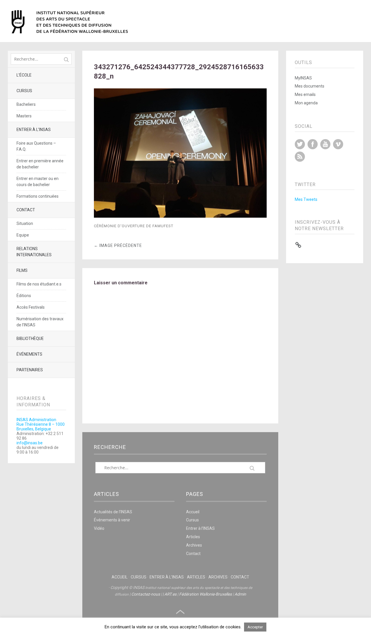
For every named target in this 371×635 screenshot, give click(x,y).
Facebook (313, 144)
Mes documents (309, 86)
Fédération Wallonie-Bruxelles (205, 594)
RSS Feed (300, 157)
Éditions (24, 295)
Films (22, 270)
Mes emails (305, 94)
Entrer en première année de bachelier (40, 164)
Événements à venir (112, 520)
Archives (194, 545)
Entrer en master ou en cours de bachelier (38, 181)
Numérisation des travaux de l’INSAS (40, 321)
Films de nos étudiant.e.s (39, 284)
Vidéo (99, 528)
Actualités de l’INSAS (113, 512)
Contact (26, 210)
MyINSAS (303, 78)
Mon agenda (306, 103)
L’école (24, 75)
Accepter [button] (255, 627)
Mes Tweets (306, 199)
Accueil (192, 512)
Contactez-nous (145, 594)
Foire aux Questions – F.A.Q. (36, 146)
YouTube (325, 144)
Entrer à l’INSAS (34, 129)
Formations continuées (38, 196)
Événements (29, 354)
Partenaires (30, 369)
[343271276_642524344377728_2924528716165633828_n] (180, 216)
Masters (24, 116)
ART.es (170, 594)
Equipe (23, 235)
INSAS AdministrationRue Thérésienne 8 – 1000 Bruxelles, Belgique (41, 424)
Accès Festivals (31, 307)
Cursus (24, 90)
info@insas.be (30, 443)
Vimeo (338, 144)
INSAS (70, 21)
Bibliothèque (30, 338)
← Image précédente (118, 245)
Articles (193, 536)
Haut (180, 612)
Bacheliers (26, 104)
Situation (25, 223)
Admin (240, 594)
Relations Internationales (34, 251)
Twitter (300, 144)
